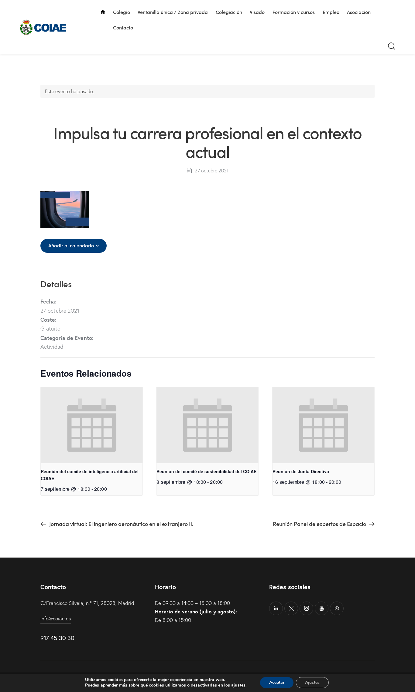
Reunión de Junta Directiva (301, 471)
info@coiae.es (55, 618)
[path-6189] (291, 608)
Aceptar (276, 682)
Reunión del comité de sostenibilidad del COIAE (206, 471)
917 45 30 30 (57, 638)
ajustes (238, 685)
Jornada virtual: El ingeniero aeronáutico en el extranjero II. (120, 523)
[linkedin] (276, 608)
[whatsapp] (337, 608)
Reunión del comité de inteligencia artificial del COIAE (90, 474)
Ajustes (312, 682)
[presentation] (91, 425)
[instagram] (306, 608)
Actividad (51, 346)
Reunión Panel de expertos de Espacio (320, 523)
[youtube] (321, 608)
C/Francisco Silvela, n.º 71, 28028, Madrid (87, 603)
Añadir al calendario (71, 245)
